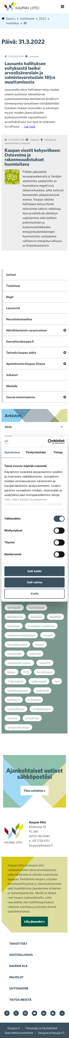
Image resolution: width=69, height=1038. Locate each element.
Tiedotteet (34, 139)
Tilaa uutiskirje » (34, 790)
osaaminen (14, 653)
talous (11, 672)
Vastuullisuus (21, 954)
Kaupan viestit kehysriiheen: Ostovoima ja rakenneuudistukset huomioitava (32, 157)
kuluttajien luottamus (41, 626)
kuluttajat (14, 626)
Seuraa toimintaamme (20, 397)
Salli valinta (34, 582)
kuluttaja (55, 616)
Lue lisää (29, 126)
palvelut (35, 653)
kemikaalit (14, 607)
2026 (8, 427)
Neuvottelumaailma (19, 319)
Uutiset (11, 274)
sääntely (44, 663)
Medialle (11, 386)
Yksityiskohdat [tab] (36, 452)
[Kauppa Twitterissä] (16, 1013)
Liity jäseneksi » (34, 921)
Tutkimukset (15, 681)
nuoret (39, 644)
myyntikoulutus (17, 644)
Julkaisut (12, 375)
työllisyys (14, 699)
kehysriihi (25, 143)
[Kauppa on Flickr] (62, 1013)
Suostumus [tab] (12, 452)
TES (26, 672)
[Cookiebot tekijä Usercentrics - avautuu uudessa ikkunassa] (49, 441)
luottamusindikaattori (21, 635)
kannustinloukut (12, 143)
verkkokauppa (41, 709)
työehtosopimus (18, 690)
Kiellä (34, 593)
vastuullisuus (16, 709)
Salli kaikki (34, 571)
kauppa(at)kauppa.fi (51, 1032)
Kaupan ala (18, 966)
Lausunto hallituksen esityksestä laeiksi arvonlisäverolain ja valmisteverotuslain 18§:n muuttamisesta (30, 72)
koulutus (36, 616)
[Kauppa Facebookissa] (7, 1013)
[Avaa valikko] (62, 7)
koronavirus (15, 616)
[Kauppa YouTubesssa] (34, 1013)
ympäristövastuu (18, 727)
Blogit (10, 297)
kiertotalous (36, 607)
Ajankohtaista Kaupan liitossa (25, 363)
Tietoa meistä (20, 999)
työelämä (42, 690)
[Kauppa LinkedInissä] (43, 1013)
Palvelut (16, 977)
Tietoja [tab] (58, 452)
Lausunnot (34, 56)
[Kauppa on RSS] (53, 1013)
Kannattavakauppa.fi (20, 341)
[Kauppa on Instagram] (25, 1013)
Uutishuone (18, 988)
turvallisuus (44, 672)
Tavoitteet (18, 943)
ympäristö (32, 718)
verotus (12, 718)
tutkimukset (39, 681)
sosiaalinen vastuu (19, 663)
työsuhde (34, 699)
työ (57, 681)
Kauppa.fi (13, 1028)
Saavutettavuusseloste (19, 1032)
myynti (47, 635)
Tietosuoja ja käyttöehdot (41, 1028)
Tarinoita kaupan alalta (21, 352)
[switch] (59, 530)
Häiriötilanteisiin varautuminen (26, 330)
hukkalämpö (50, 139)
